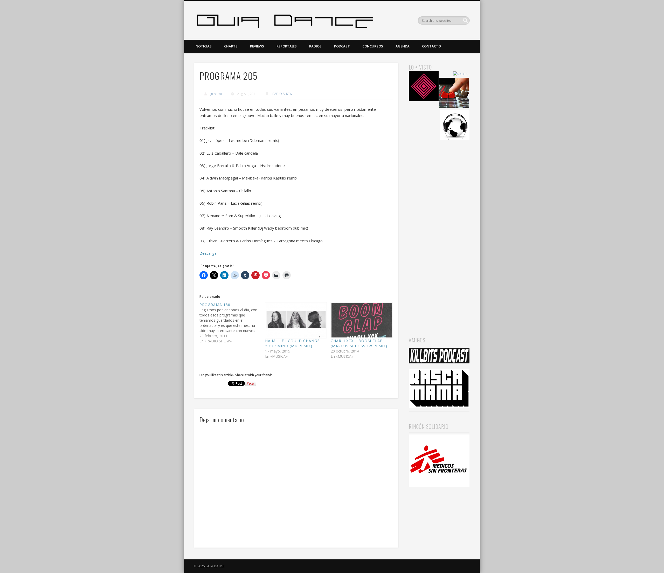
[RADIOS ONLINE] (454, 126)
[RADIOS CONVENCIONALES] (454, 93)
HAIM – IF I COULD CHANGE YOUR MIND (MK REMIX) (292, 343)
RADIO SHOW (282, 94)
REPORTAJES (286, 46)
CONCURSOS (372, 46)
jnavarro (216, 94)
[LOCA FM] (424, 87)
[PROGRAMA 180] (232, 323)
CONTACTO (431, 46)
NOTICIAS (204, 46)
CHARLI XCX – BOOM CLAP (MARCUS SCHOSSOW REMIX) (359, 343)
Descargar (208, 253)
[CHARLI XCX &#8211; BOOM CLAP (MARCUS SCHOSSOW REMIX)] (361, 320)
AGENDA (403, 46)
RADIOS (315, 46)
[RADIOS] (461, 74)
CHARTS (231, 46)
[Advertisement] (439, 231)
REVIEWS (257, 46)
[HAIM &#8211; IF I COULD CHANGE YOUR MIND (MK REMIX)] (295, 320)
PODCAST (342, 46)
